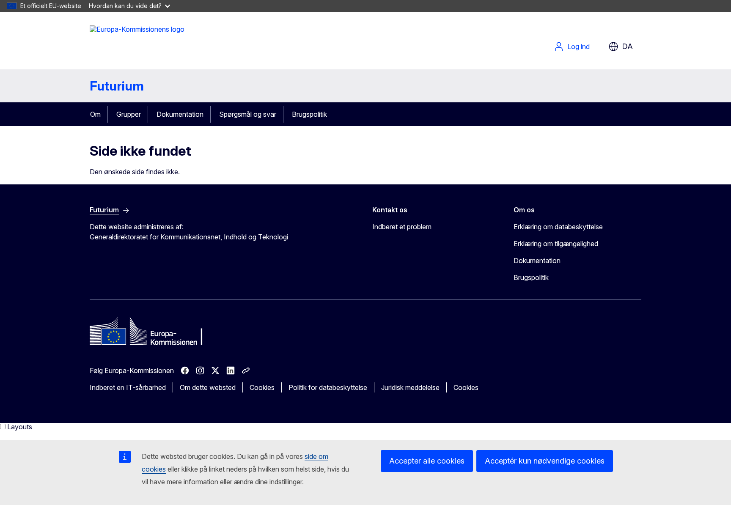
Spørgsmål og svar (247, 114)
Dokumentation (180, 114)
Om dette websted (208, 387)
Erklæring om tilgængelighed (556, 243)
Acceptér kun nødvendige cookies (545, 460)
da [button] (627, 46)
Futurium (117, 85)
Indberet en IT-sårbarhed (128, 387)
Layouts (19, 427)
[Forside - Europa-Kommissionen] (137, 42)
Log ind (578, 46)
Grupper (128, 114)
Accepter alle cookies (426, 460)
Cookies (262, 387)
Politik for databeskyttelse (328, 387)
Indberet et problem (401, 226)
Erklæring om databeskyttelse (558, 226)
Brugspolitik (309, 114)
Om (95, 114)
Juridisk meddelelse (410, 387)
